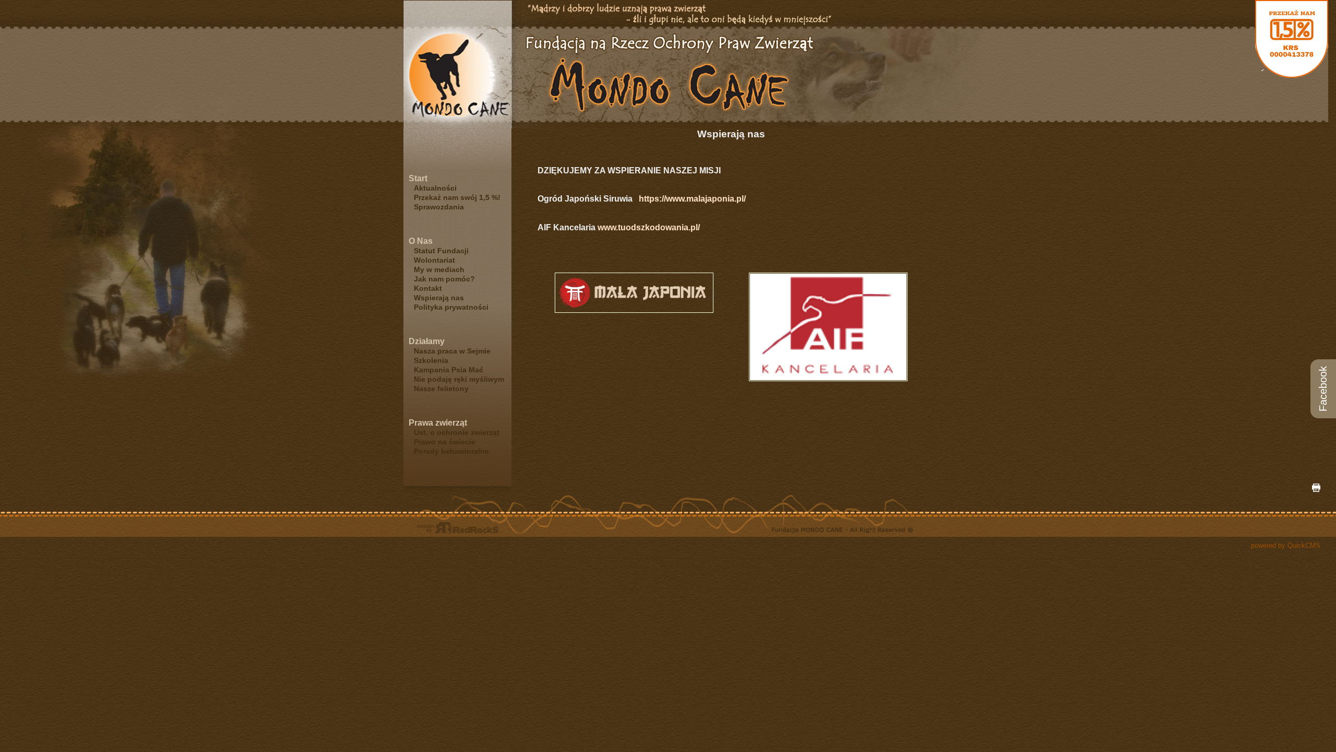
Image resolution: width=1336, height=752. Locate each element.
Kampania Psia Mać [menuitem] (448, 370)
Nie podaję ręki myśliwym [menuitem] (459, 379)
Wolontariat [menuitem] (434, 260)
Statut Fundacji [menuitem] (441, 250)
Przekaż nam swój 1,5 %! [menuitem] (457, 197)
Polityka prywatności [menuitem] (451, 307)
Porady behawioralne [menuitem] (451, 451)
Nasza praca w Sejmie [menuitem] (452, 351)
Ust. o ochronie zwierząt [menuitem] (456, 432)
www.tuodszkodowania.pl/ (649, 227)
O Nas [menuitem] (421, 241)
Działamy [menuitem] (427, 341)
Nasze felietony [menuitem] (441, 388)
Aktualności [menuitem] (435, 188)
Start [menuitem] (418, 178)
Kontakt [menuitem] (428, 288)
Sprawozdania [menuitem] (439, 207)
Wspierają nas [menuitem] (439, 297)
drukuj (1316, 488)
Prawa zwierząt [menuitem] (438, 422)
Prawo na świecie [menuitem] (444, 442)
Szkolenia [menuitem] (431, 360)
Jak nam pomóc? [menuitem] (444, 279)
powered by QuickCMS (1285, 545)
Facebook (1323, 389)
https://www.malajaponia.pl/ (693, 198)
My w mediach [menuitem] (439, 269)
